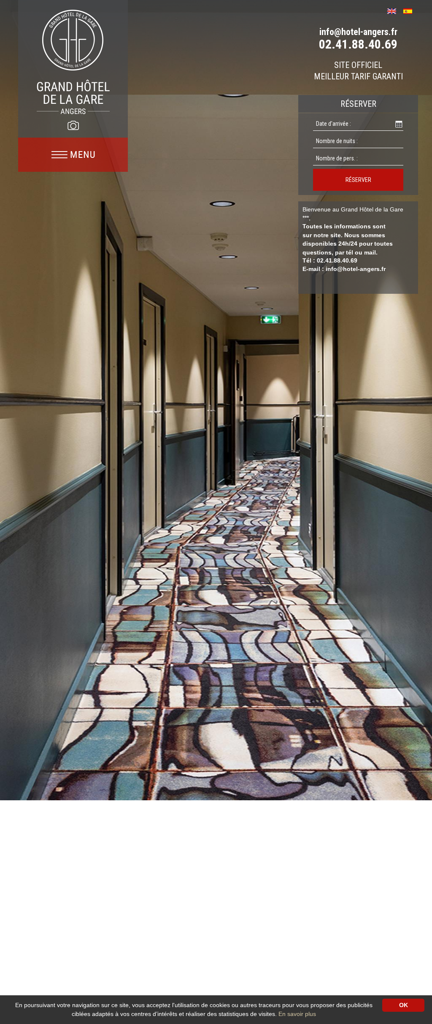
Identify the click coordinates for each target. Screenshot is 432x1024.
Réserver (358, 179)
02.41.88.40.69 (358, 44)
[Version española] (410, 10)
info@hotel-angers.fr (358, 32)
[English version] (394, 10)
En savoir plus (297, 1013)
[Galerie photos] (73, 125)
